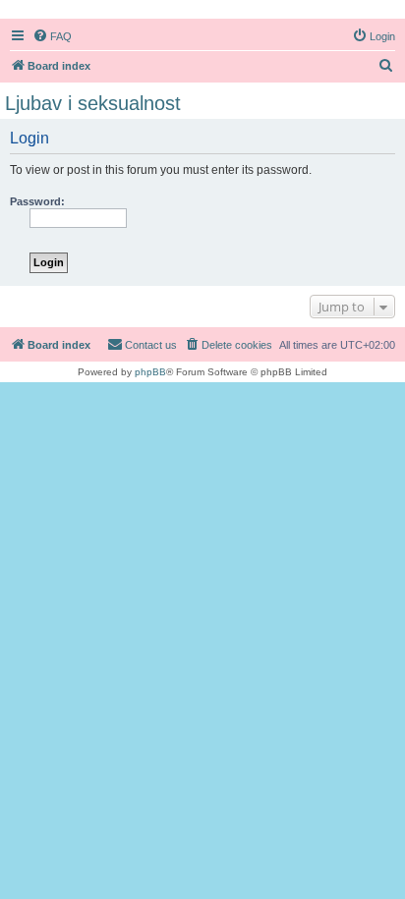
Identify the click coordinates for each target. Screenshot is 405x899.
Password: (37, 201)
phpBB (150, 371)
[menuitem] (52, 36)
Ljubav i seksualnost (93, 103)
